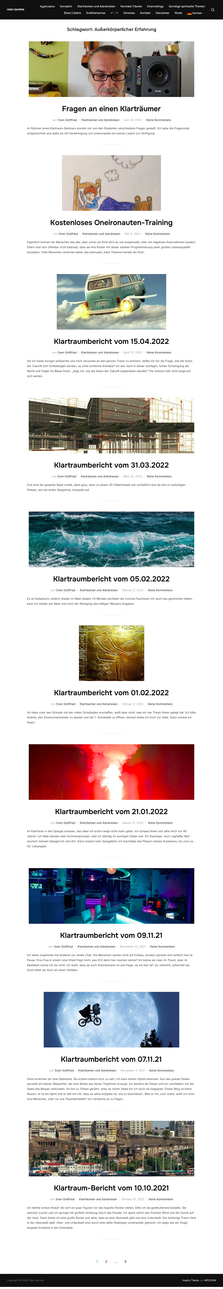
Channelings (155, 6)
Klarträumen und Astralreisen (96, 6)
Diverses (129, 13)
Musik (178, 13)
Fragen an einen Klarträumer (111, 108)
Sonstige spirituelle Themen (187, 6)
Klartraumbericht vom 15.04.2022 (111, 341)
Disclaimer (162, 13)
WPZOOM (210, 1280)
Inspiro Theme (191, 1280)
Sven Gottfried (67, 120)
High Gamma (15, 9)
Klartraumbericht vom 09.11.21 (111, 935)
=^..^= (114, 13)
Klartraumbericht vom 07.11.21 (111, 1059)
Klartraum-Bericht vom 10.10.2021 (111, 1188)
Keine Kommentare (158, 120)
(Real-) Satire (72, 13)
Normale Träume (131, 6)
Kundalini (66, 6)
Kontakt (145, 13)
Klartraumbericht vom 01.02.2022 (111, 692)
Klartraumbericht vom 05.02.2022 (111, 579)
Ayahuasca (47, 6)
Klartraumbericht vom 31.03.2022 (111, 465)
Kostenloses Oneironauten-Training (111, 222)
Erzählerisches (95, 13)
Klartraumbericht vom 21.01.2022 (111, 811)
